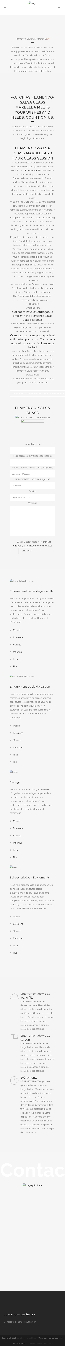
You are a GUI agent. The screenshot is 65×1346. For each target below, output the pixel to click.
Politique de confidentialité (39, 545)
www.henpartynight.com (26, 1338)
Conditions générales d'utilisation (20, 1322)
